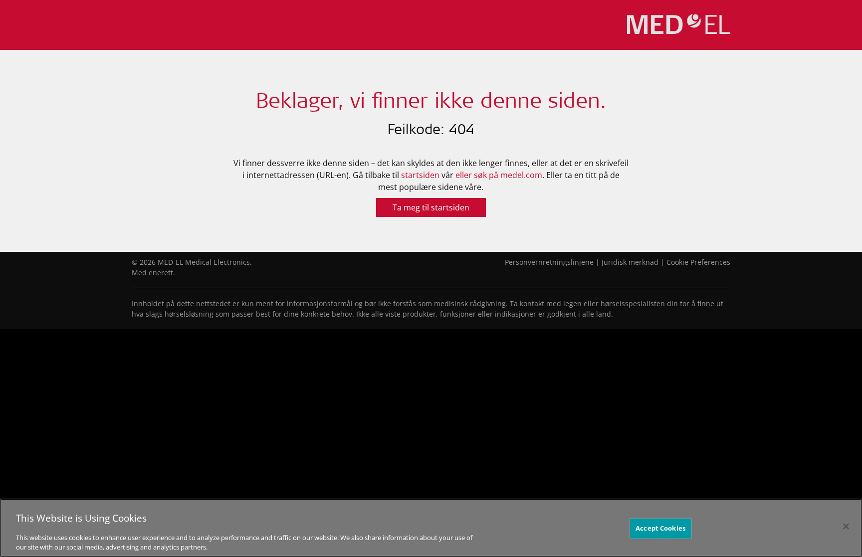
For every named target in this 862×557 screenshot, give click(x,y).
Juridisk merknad (630, 262)
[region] (431, 528)
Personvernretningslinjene (549, 262)
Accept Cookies (660, 528)
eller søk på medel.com (498, 175)
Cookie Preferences (698, 262)
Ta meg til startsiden (431, 207)
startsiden (420, 175)
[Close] (846, 527)
